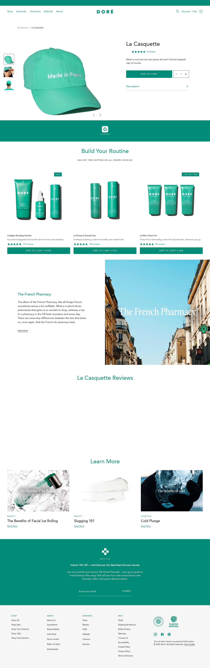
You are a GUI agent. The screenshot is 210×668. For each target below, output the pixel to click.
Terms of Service (125, 655)
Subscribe (21, 11)
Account (186, 11)
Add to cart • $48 (171, 250)
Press (85, 620)
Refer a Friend (53, 644)
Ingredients (52, 624)
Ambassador (52, 649)
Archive (86, 644)
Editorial (48, 11)
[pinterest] (169, 635)
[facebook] (162, 635)
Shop (10, 11)
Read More (23, 330)
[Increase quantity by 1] (186, 74)
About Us (51, 620)
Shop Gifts (16, 633)
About (59, 11)
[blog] (38, 490)
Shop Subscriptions (20, 638)
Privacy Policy (124, 651)
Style (85, 629)
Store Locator (53, 639)
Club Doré (35, 11)
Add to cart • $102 (38, 250)
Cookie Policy (124, 647)
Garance (86, 639)
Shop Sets (16, 624)
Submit (126, 591)
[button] (177, 11)
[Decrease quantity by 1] (176, 74)
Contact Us (123, 638)
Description (132, 86)
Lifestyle (86, 634)
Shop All (15, 620)
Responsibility (53, 629)
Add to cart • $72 (105, 250)
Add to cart (149, 74)
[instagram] (155, 635)
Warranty (122, 633)
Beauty (86, 624)
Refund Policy (124, 629)
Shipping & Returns (127, 624)
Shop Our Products (20, 629)
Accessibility (123, 642)
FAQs (120, 620)
